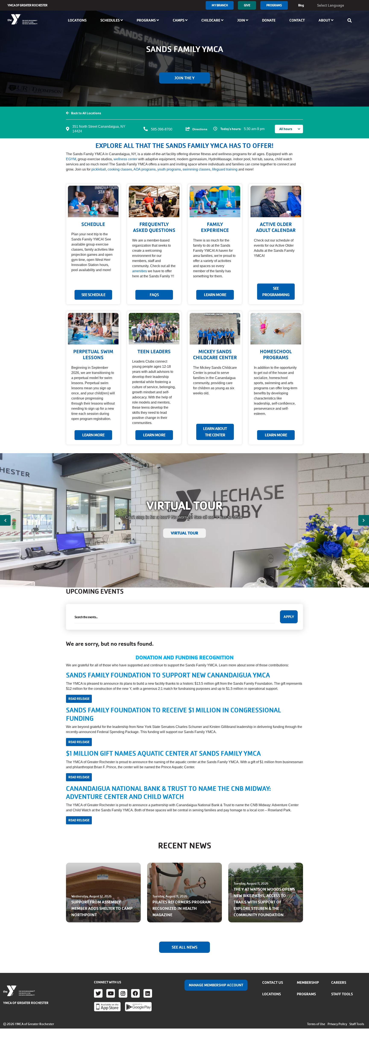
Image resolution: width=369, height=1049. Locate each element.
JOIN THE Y (184, 78)
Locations (77, 20)
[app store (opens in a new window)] (107, 1006)
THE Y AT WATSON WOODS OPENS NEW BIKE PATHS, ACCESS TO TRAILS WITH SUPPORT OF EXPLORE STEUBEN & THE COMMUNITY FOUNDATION (264, 902)
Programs (274, 5)
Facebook (135, 993)
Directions (199, 129)
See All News (184, 947)
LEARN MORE (215, 294)
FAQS (154, 294)
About (325, 20)
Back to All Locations (86, 113)
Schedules (110, 20)
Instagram (123, 993)
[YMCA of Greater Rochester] (22, 19)
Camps (179, 20)
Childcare (211, 20)
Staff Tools (342, 994)
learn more (154, 435)
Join (241, 20)
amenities (139, 271)
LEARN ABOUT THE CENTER (215, 432)
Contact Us (272, 982)
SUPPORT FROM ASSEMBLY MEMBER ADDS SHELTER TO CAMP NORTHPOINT (102, 908)
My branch (220, 5)
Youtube (111, 993)
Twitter (98, 993)
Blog (301, 5)
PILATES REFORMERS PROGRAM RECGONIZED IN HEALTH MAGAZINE (181, 908)
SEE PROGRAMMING (275, 291)
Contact (297, 20)
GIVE (247, 5)
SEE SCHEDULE (93, 294)
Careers (338, 982)
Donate (268, 20)
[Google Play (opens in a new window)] (138, 1006)
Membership (308, 982)
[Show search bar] (350, 20)
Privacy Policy (337, 1024)
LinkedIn (148, 993)
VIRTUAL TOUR (184, 533)
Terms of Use (316, 1024)
